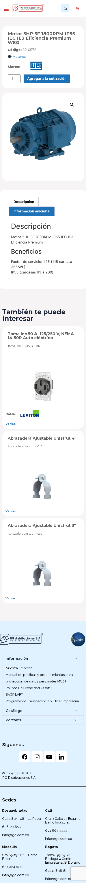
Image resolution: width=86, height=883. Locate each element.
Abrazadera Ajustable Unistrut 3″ (42, 525)
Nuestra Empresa (19, 668)
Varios (11, 424)
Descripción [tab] (23, 201)
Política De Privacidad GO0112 (29, 688)
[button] (6, 9)
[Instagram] (37, 756)
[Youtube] (49, 756)
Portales (13, 720)
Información (17, 658)
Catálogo (14, 711)
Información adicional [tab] (31, 211)
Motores (19, 57)
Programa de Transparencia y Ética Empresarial (43, 701)
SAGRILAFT (14, 695)
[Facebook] (24, 756)
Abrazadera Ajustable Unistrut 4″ (42, 438)
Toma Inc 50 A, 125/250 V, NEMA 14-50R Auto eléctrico (41, 335)
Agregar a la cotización (47, 78)
